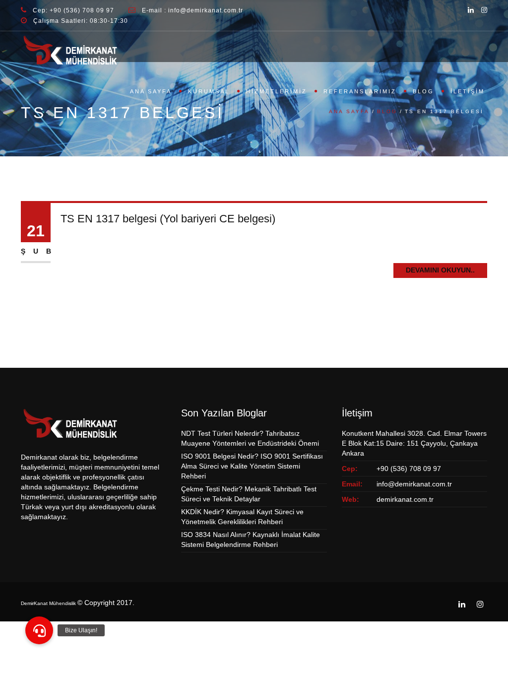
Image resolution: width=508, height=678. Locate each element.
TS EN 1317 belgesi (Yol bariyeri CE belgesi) (168, 218)
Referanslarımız (359, 91)
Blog (423, 91)
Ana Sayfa (151, 91)
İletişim (467, 91)
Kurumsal (209, 91)
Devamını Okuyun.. (440, 270)
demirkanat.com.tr (405, 499)
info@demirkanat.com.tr (414, 484)
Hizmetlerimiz (276, 91)
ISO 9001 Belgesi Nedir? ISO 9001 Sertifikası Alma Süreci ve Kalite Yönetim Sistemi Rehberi (252, 466)
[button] (39, 630)
